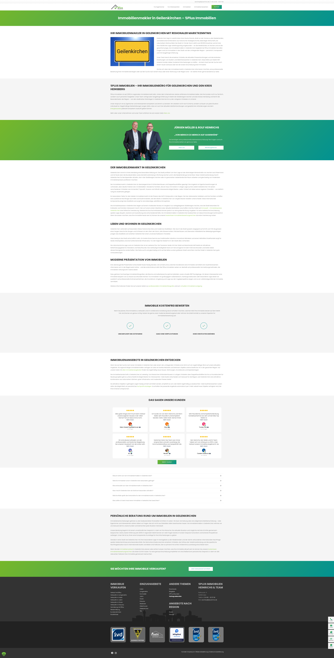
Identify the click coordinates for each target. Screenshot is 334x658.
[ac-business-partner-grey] (137, 634)
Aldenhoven (144, 606)
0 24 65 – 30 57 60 (209, 597)
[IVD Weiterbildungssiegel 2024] (196, 634)
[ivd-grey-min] (118, 634)
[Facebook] (112, 653)
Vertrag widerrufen (175, 596)
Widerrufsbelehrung (202, 652)
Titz (141, 611)
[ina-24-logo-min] (157, 634)
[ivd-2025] (216, 634)
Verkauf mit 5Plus (115, 592)
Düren (142, 599)
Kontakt (184, 652)
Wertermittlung (115, 609)
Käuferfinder (114, 614)
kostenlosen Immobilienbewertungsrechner (181, 215)
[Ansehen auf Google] (130, 424)
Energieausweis (115, 108)
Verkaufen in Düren (116, 602)
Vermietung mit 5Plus (117, 607)
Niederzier (143, 603)
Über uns (167, 113)
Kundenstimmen (115, 612)
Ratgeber (172, 591)
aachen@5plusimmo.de (209, 600)
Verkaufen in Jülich (116, 600)
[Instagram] (115, 653)
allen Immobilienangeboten (132, 370)
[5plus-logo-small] (116, 7)
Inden (141, 589)
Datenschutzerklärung (216, 652)
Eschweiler (143, 594)
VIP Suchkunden (174, 594)
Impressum (191, 652)
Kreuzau (142, 601)
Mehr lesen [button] (130, 420)
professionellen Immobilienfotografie (161, 286)
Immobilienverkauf (126, 549)
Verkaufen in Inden (116, 597)
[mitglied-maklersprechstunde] (176, 634)
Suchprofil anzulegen (144, 386)
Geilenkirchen (144, 608)
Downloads (172, 589)
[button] (165, 7)
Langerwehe (144, 591)
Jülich (141, 596)
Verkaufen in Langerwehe (118, 595)
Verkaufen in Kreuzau (117, 604)
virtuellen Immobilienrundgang (191, 286)
